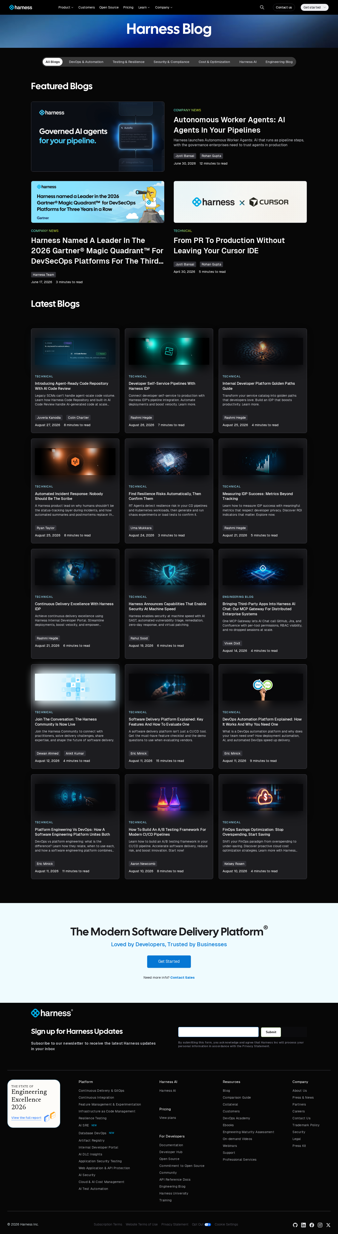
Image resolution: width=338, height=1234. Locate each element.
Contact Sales (182, 977)
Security (298, 1132)
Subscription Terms (108, 1224)
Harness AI (167, 1090)
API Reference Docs (175, 1179)
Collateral (230, 1104)
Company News (187, 110)
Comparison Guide (237, 1097)
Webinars (230, 1145)
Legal (296, 1138)
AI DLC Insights (90, 1154)
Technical (183, 231)
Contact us (284, 7)
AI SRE (84, 1125)
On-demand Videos (237, 1138)
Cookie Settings (226, 1224)
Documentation (171, 1145)
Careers (298, 1111)
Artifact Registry (92, 1140)
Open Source (109, 7)
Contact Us (301, 1118)
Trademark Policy (306, 1125)
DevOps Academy (236, 1118)
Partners (299, 1104)
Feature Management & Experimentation (110, 1104)
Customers (86, 7)
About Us (299, 1090)
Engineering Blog (172, 1186)
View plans (167, 1117)
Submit (271, 1032)
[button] (66, 7)
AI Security (87, 1175)
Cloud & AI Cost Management (102, 1181)
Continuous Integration (96, 1097)
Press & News (303, 1097)
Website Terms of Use (142, 1224)
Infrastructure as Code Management (107, 1111)
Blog (226, 1090)
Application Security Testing (100, 1161)
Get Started (169, 961)
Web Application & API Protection (104, 1168)
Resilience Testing (93, 1118)
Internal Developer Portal (98, 1147)
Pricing (128, 7)
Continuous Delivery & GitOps (101, 1090)
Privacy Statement (174, 1224)
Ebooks (228, 1125)
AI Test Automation (93, 1188)
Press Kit (299, 1145)
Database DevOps (92, 1133)
